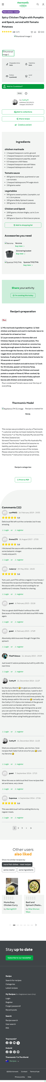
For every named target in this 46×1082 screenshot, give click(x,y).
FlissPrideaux (14, 656)
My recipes (21, 994)
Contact (24, 1072)
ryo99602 (13, 512)
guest (11, 603)
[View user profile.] (15, 102)
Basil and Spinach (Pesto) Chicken (33, 904)
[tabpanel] (23, 902)
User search (11, 1024)
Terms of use (34, 1072)
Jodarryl (12, 569)
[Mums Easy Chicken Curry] (12, 886)
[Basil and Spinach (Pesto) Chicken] (34, 886)
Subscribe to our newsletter (19, 958)
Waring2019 (11, 909)
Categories (10, 984)
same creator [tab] (9, 870)
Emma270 (13, 539)
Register (9, 1002)
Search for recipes (13, 980)
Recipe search (12, 1020)
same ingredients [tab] (26, 870)
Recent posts (11, 1010)
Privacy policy (20, 1077)
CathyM (25, 100)
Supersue (13, 798)
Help (29, 1077)
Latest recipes (12, 988)
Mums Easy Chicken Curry (11, 903)
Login (8, 998)
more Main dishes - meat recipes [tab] (17, 864)
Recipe (9, 976)
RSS (7, 1028)
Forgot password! (13, 1006)
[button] (2, 4)
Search (9, 1016)
